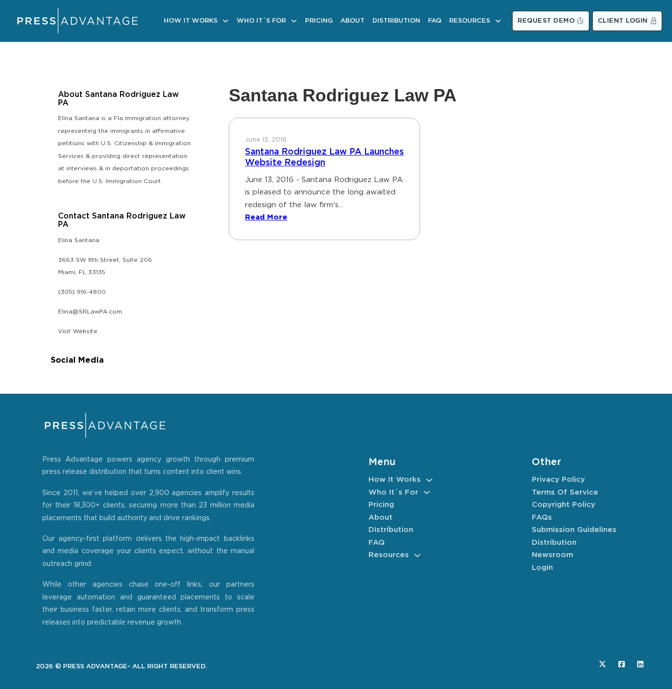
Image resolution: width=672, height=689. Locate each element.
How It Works (190, 21)
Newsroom (552, 555)
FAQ (434, 21)
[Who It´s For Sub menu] (294, 21)
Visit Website (77, 331)
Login (542, 567)
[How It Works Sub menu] (225, 21)
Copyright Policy (563, 504)
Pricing (319, 21)
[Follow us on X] (602, 664)
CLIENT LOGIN (623, 21)
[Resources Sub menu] (498, 21)
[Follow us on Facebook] (621, 664)
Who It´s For (261, 21)
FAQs (542, 517)
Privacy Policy (558, 479)
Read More (266, 217)
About (352, 21)
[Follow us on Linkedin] (640, 664)
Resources (469, 21)
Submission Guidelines (574, 530)
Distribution (396, 21)
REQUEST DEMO (546, 21)
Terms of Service (565, 492)
